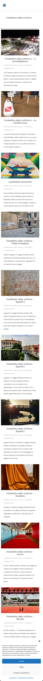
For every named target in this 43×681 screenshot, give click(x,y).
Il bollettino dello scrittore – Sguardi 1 (20, 429)
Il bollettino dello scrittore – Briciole (20, 617)
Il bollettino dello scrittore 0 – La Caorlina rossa (20, 121)
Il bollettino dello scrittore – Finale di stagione (20, 242)
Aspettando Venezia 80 (20, 182)
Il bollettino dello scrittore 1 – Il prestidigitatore (20, 60)
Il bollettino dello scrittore (11, 65)
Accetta (21, 661)
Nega (21, 667)
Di (28, 65)
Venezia (20, 65)
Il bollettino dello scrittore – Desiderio (20, 494)
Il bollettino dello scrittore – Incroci (20, 553)
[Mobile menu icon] (4, 5)
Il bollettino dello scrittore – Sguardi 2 (20, 365)
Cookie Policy (13, 678)
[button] (39, 641)
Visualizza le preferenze (21, 673)
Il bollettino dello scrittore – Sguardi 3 (20, 300)
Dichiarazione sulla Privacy (26, 678)
